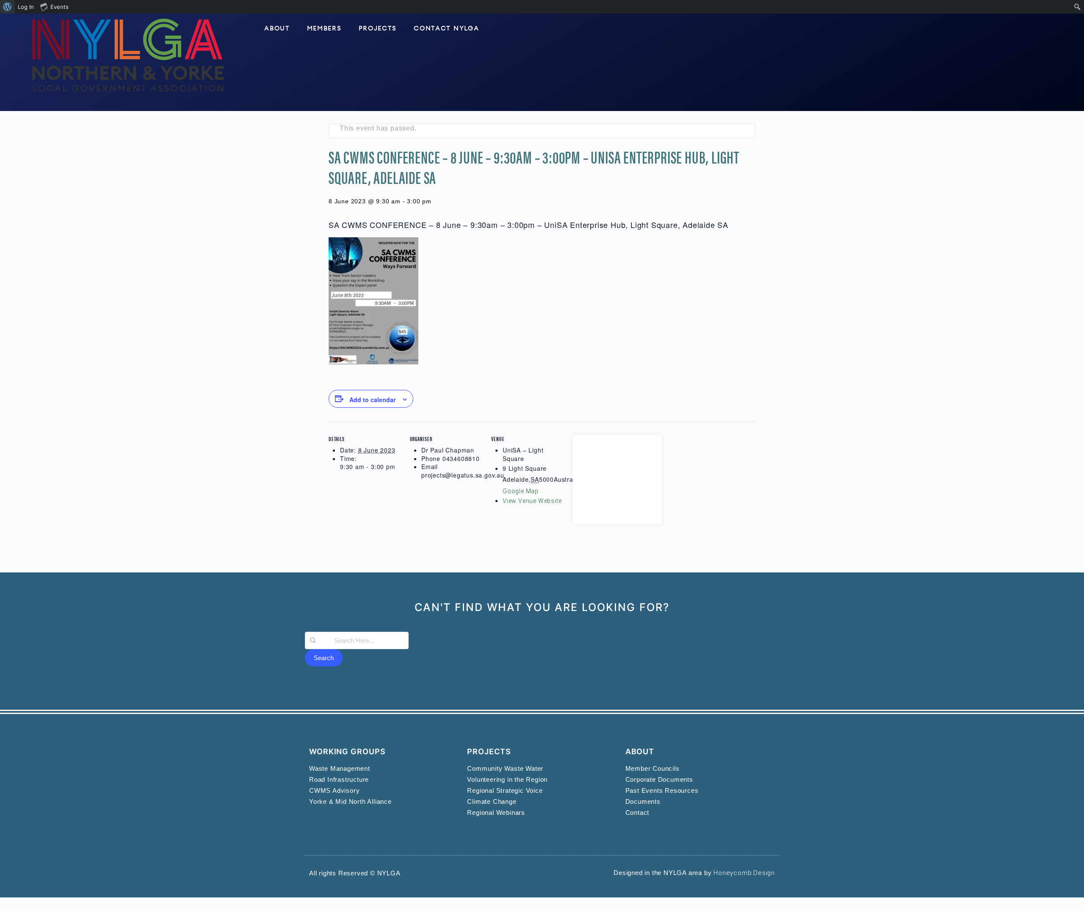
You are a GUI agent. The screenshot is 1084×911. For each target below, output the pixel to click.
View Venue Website (532, 500)
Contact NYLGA (446, 28)
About (277, 28)
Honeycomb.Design (744, 873)
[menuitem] (7, 7)
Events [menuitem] (59, 6)
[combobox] (357, 640)
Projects (378, 28)
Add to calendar (372, 399)
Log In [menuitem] (26, 6)
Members (324, 28)
